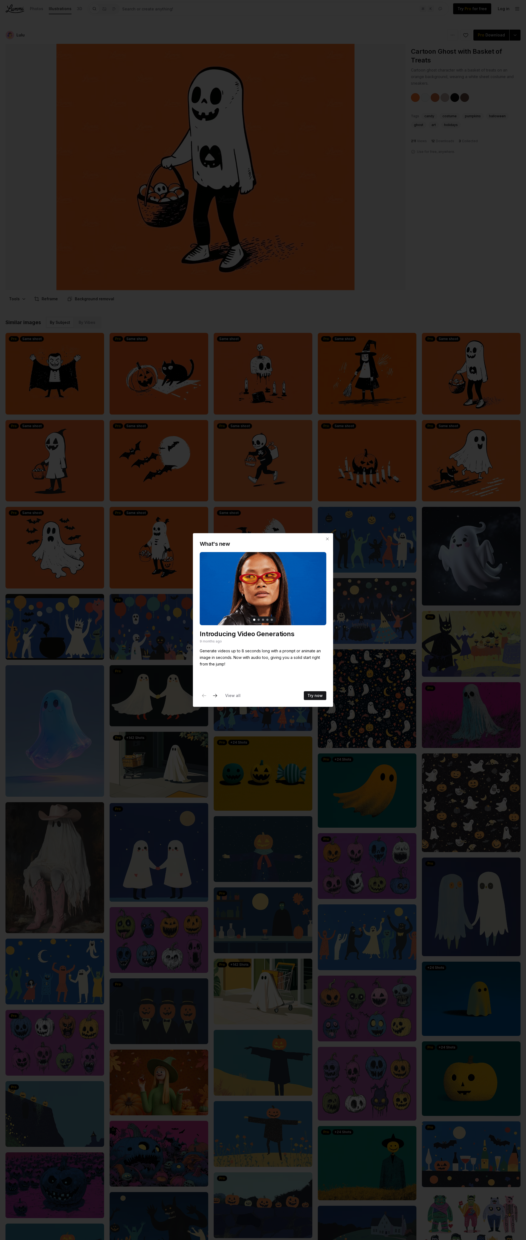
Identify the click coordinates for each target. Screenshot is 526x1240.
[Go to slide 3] (263, 620)
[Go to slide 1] (254, 620)
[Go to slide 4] (267, 620)
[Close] (327, 539)
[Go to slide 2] (259, 620)
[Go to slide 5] (272, 620)
